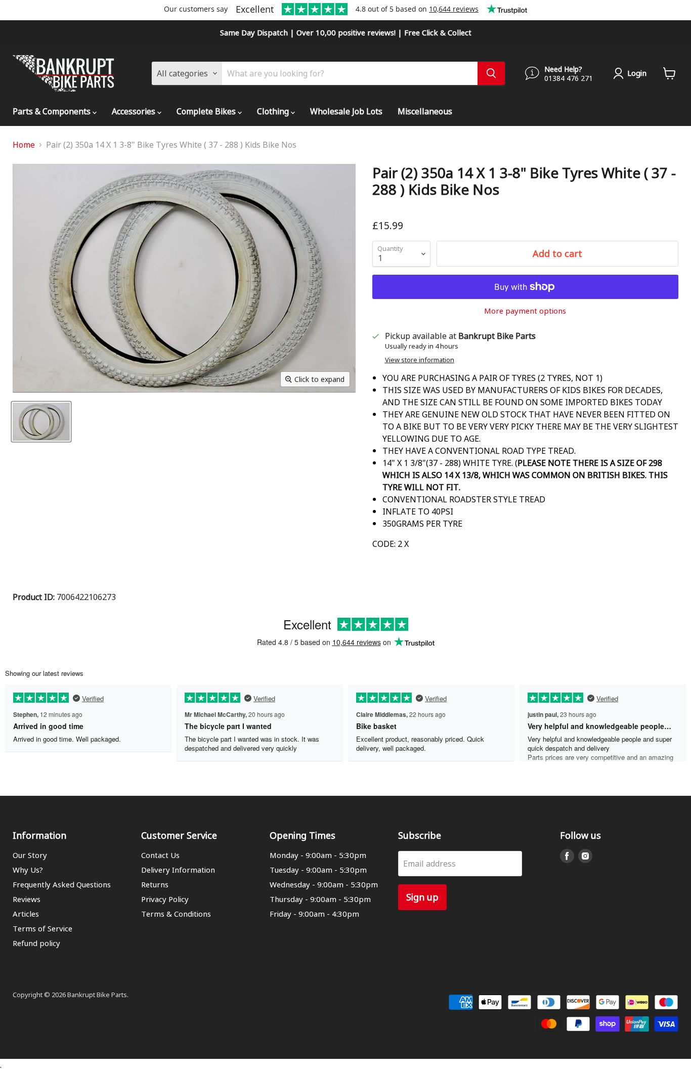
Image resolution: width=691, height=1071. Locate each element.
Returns (154, 884)
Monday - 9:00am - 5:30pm (318, 855)
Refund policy (36, 943)
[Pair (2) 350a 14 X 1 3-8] (41, 422)
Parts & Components (53, 111)
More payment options (525, 311)
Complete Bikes (207, 111)
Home (24, 144)
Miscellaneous (425, 111)
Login (636, 72)
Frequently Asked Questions (62, 884)
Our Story (30, 855)
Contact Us (160, 855)
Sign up (422, 897)
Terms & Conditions (176, 913)
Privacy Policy (165, 899)
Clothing (274, 111)
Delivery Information (178, 869)
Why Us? (28, 869)
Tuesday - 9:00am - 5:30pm (318, 869)
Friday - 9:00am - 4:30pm (314, 913)
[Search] (491, 73)
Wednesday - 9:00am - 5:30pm (324, 884)
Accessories (134, 111)
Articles (26, 913)
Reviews (26, 899)
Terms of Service (42, 928)
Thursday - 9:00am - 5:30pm (320, 899)
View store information (419, 360)
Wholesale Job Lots (346, 111)
